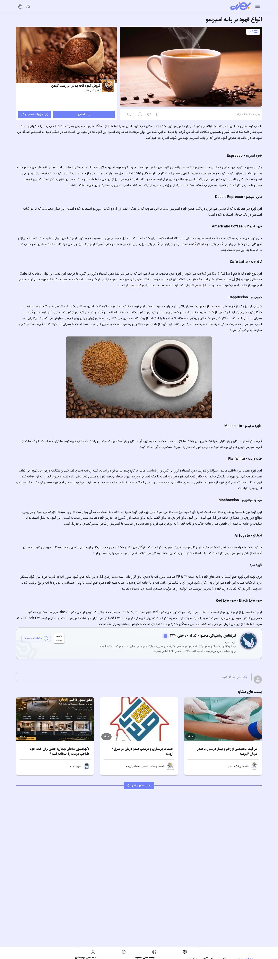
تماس (81, 114)
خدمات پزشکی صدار (239, 766)
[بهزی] (240, 6)
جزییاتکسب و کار (32, 114)
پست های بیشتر (141, 785)
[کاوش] (154, 952)
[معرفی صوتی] (185, 952)
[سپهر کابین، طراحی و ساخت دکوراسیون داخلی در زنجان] (86, 766)
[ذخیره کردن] (158, 114)
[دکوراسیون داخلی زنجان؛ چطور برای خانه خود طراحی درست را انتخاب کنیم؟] (55, 719)
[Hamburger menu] (257, 6)
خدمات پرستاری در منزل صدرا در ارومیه (145, 766)
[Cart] (20, 6)
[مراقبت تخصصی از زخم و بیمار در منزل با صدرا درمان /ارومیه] (223, 719)
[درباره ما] (123, 952)
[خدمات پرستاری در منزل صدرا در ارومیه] (170, 766)
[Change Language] (28, 6)
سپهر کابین (75, 766)
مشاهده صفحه (33, 638)
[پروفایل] (93, 952)
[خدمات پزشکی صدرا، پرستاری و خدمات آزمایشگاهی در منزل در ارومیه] (254, 766)
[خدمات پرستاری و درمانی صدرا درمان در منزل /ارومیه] (139, 719)
